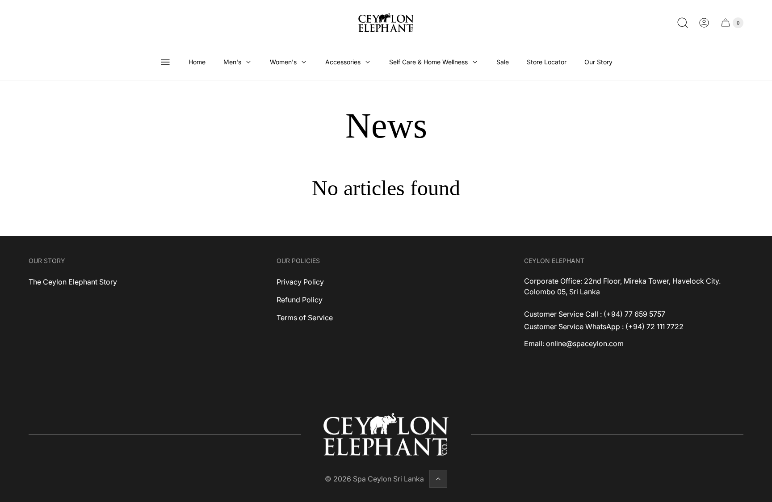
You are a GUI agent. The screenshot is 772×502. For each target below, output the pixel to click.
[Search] (682, 23)
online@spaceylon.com (585, 343)
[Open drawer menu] (165, 62)
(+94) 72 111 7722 (654, 326)
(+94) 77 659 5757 (634, 314)
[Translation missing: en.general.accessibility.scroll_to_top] (438, 479)
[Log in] (704, 23)
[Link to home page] (386, 434)
